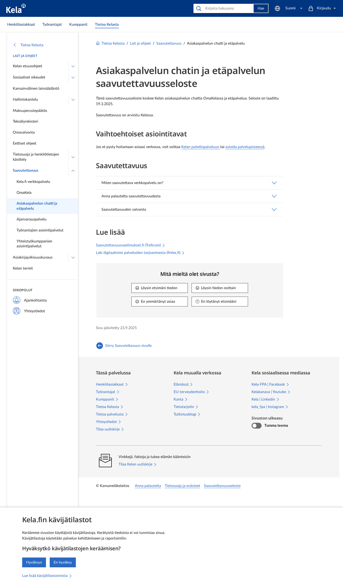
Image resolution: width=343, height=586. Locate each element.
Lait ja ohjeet (25, 55)
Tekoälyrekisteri (25, 121)
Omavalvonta (24, 132)
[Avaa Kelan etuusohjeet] (73, 66)
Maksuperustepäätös (30, 111)
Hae (261, 8)
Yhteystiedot (34, 311)
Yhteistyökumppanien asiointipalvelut (34, 243)
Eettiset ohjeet (24, 143)
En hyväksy (63, 562)
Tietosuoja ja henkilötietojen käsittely (36, 157)
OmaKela (24, 193)
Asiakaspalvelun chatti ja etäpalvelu (37, 206)
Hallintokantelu (25, 99)
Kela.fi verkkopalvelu (33, 182)
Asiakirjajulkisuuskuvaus (32, 257)
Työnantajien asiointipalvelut (40, 230)
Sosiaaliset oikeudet (29, 77)
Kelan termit (23, 268)
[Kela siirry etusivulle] (16, 8)
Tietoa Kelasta (31, 45)
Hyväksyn (34, 562)
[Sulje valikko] (73, 170)
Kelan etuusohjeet (27, 66)
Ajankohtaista (35, 300)
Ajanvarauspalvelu (31, 219)
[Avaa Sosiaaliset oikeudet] (73, 77)
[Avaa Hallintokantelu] (73, 99)
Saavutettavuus (25, 170)
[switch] (257, 426)
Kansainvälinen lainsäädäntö (36, 88)
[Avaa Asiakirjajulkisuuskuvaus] (73, 257)
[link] (21, 24)
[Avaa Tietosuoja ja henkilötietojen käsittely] (73, 157)
